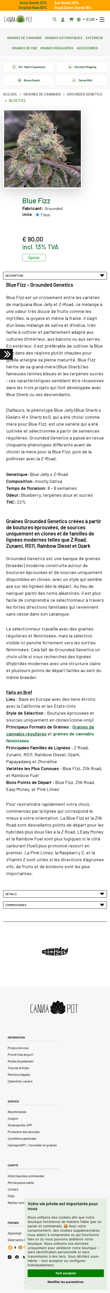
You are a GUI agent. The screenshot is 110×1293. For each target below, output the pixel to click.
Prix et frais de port (20, 1054)
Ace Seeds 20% (66, 3)
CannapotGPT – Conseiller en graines (32, 1145)
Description (14, 275)
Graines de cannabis (24, 37)
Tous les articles (18, 1067)
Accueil (10, 94)
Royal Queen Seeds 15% (73, 7)
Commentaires (16, 905)
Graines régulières (56, 47)
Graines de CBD (24, 47)
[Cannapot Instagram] (10, 1257)
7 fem (45, 214)
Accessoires (87, 47)
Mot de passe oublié (21, 1182)
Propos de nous (18, 1047)
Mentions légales (19, 1074)
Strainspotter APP (20, 1125)
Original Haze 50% (33, 7)
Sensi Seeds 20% (33, 3)
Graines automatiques (63, 37)
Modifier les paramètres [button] (66, 1282)
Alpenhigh (15, 1233)
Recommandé (17, 1111)
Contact (13, 1189)
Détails (11, 894)
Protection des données (24, 1131)
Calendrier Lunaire (20, 1081)
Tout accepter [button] (65, 1273)
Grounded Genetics (84, 94)
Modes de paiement (21, 1061)
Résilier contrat (18, 1202)
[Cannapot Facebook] (17, 1257)
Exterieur (94, 37)
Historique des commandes (26, 1175)
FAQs (11, 1196)
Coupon (13, 1118)
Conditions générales (22, 1138)
